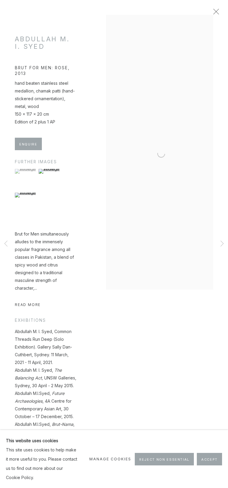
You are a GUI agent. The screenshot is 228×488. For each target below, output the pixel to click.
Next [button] (222, 244)
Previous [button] (6, 244)
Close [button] (214, 13)
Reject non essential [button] (164, 459)
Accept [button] (209, 459)
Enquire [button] (28, 144)
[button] (26, 171)
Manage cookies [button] (110, 459)
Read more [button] (28, 304)
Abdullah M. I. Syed (42, 42)
